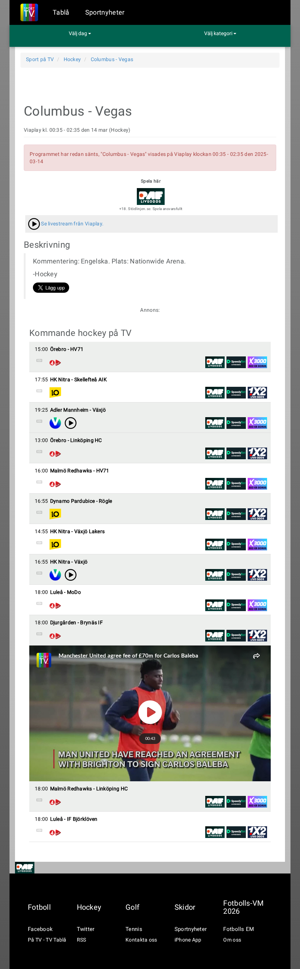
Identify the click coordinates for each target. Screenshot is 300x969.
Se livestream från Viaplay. (72, 224)
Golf (132, 907)
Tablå (61, 12)
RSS (81, 940)
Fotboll (39, 907)
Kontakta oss (141, 940)
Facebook (40, 929)
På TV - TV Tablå (47, 940)
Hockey (89, 907)
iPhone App (188, 940)
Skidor (185, 907)
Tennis (133, 929)
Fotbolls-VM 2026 (243, 907)
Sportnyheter (105, 12)
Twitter (86, 929)
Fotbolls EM (238, 929)
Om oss (232, 940)
